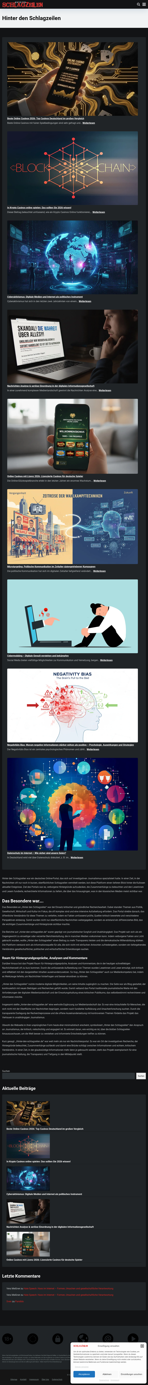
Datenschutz (104, 1380)
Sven (9, 1301)
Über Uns (45, 1379)
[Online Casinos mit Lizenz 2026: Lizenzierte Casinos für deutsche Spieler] (72, 437)
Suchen (6, 1071)
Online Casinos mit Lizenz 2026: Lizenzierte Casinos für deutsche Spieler (45, 476)
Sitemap (13, 1379)
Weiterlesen (89, 123)
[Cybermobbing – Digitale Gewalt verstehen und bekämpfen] (72, 616)
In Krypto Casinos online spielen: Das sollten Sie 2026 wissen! (39, 207)
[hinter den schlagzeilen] (22, 4)
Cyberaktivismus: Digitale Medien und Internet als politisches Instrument (45, 296)
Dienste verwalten (82, 1367)
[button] (142, 1346)
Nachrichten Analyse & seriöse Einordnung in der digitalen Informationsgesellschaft (50, 386)
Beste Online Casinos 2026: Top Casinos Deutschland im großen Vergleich (45, 118)
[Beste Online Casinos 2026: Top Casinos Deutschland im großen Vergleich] (72, 79)
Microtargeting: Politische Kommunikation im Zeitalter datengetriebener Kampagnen (51, 566)
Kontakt (23, 1379)
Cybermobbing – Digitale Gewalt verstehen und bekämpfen (38, 655)
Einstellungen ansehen (131, 1374)
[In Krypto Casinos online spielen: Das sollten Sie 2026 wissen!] (72, 168)
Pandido (19, 1301)
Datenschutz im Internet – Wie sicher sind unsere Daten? (36, 853)
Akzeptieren (84, 1374)
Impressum (115, 1380)
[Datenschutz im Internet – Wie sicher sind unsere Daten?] (72, 805)
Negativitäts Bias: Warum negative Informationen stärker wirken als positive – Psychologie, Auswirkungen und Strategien (70, 745)
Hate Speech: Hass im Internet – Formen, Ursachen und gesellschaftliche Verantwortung (68, 1288)
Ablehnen (107, 1374)
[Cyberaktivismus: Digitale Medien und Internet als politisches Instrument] (72, 257)
